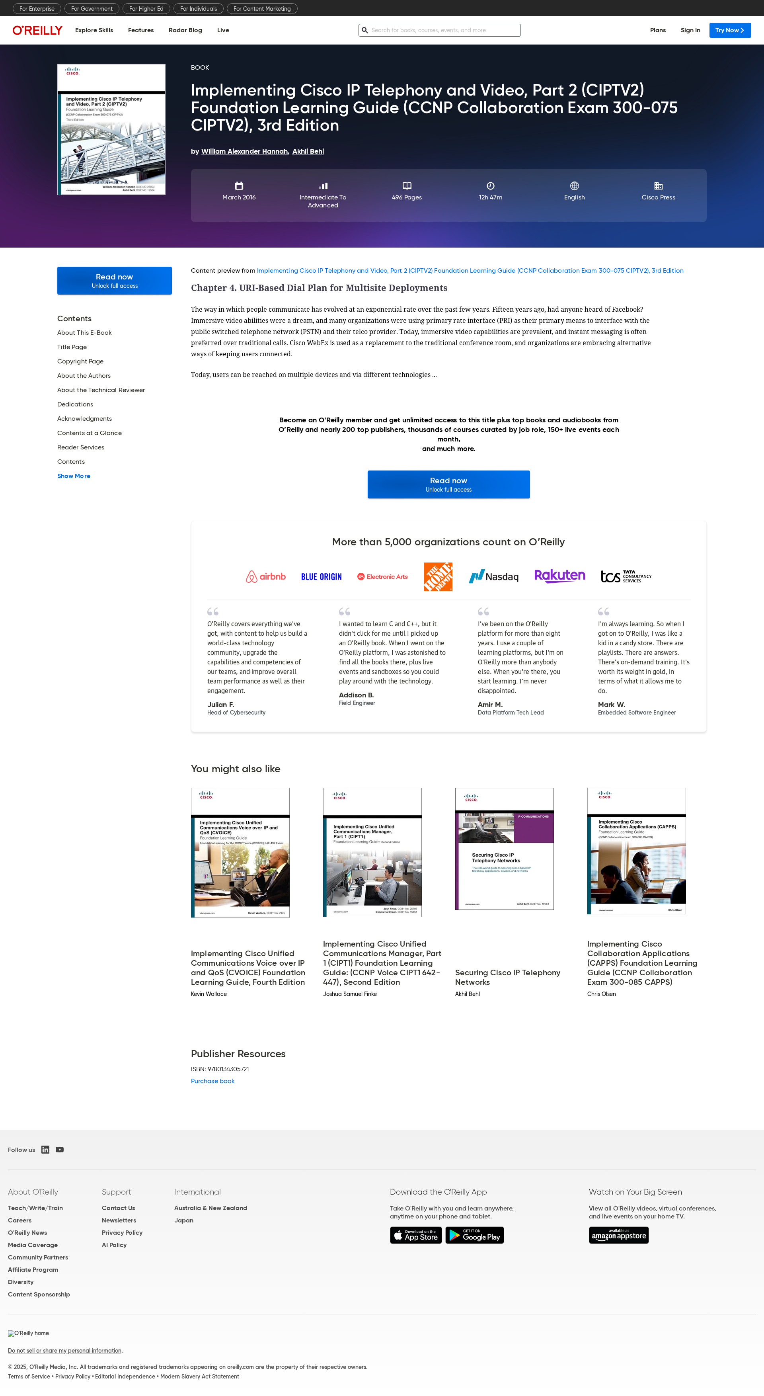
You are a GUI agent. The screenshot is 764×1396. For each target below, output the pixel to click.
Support (116, 1192)
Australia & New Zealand (210, 1208)
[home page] (38, 30)
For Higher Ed (146, 8)
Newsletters (119, 1220)
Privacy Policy (122, 1232)
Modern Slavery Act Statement (199, 1376)
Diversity (20, 1282)
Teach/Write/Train (35, 1208)
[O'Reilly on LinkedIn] (45, 1150)
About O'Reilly (33, 1192)
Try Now (727, 30)
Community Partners (38, 1257)
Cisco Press (658, 197)
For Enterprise (37, 8)
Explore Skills (94, 30)
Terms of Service (29, 1376)
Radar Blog (185, 30)
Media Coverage (33, 1245)
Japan (183, 1220)
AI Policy (114, 1245)
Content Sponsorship (39, 1294)
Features (141, 30)
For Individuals (198, 8)
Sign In (690, 30)
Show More (73, 476)
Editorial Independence (125, 1376)
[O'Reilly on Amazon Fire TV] (619, 1242)
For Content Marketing (262, 8)
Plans (658, 30)
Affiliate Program (33, 1269)
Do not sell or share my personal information (64, 1350)
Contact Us (118, 1208)
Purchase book (213, 1081)
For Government (92, 8)
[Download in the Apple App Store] (416, 1242)
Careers (19, 1220)
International (197, 1192)
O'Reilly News (27, 1232)
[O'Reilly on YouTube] (60, 1150)
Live (223, 30)
